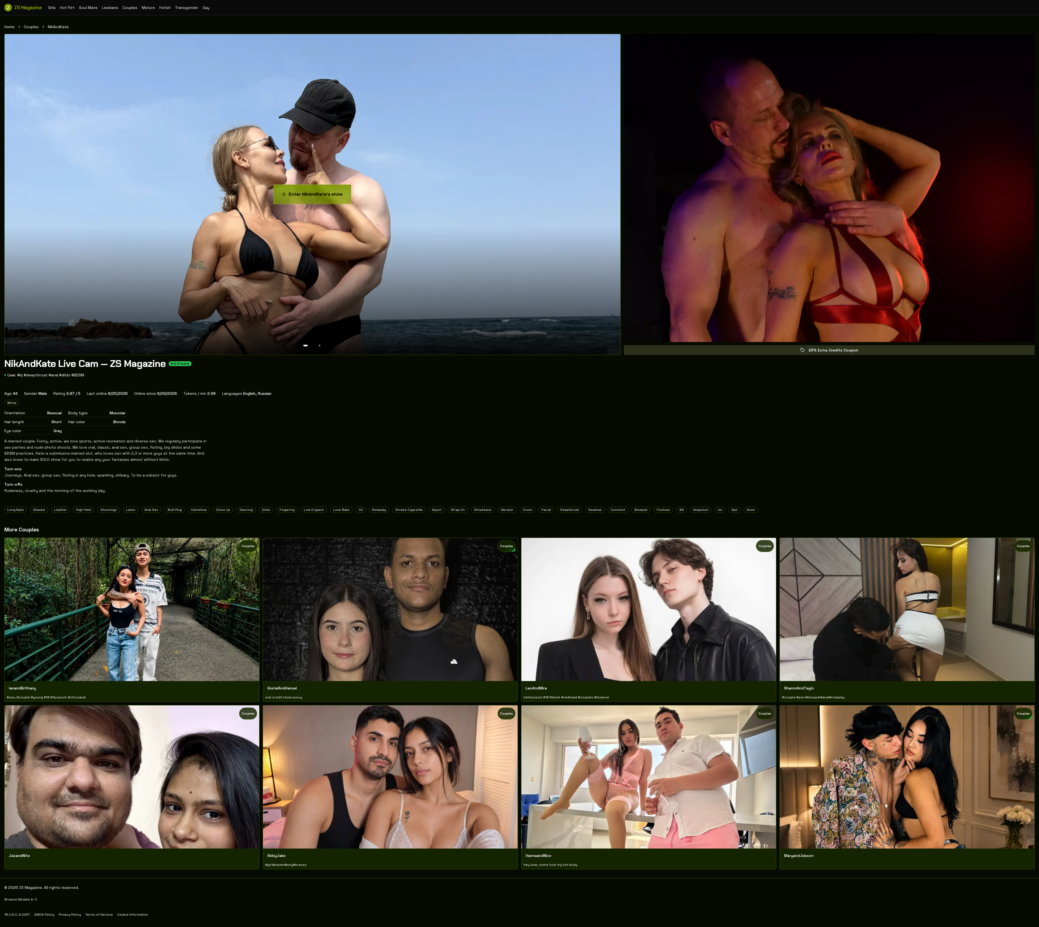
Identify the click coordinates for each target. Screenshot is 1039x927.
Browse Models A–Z (20, 899)
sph (734, 510)
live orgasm (314, 510)
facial (546, 510)
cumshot (618, 510)
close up (223, 510)
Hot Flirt (67, 7)
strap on (458, 510)
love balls (341, 510)
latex (130, 510)
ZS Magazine (24, 7)
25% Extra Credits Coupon (837, 351)
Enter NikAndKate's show (320, 195)
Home (9, 26)
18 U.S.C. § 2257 (17, 914)
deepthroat (569, 510)
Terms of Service (99, 914)
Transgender (186, 7)
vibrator (507, 510)
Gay (206, 7)
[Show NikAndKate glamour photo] (319, 345)
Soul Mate (88, 7)
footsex (663, 510)
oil (361, 510)
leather (60, 510)
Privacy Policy (70, 914)
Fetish (165, 7)
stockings (108, 510)
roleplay (379, 510)
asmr (751, 510)
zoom (527, 510)
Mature (148, 7)
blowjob (640, 510)
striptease (482, 510)
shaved (39, 510)
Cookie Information (132, 914)
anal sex (151, 510)
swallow (594, 510)
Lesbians (110, 7)
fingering (287, 510)
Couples (130, 7)
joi (720, 510)
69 (681, 510)
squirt (437, 510)
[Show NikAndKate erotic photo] (305, 345)
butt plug (174, 510)
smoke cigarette (409, 510)
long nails (15, 510)
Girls (52, 7)
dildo (266, 510)
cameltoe (199, 510)
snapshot (700, 510)
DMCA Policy (44, 914)
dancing (246, 510)
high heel (83, 510)
